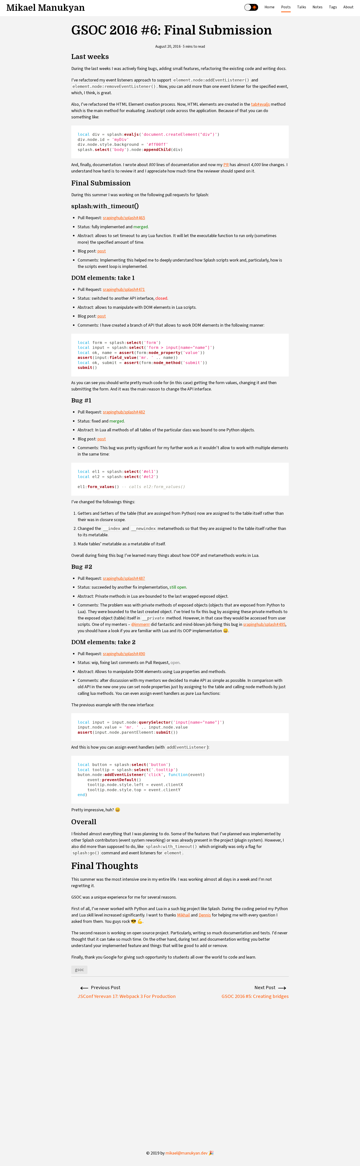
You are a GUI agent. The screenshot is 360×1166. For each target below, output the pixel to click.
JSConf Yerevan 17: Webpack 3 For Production (127, 996)
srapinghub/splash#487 (124, 578)
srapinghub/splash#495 (264, 624)
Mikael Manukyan (45, 8)
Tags (333, 7)
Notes (317, 7)
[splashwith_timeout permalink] (68, 206)
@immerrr (140, 624)
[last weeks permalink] (68, 56)
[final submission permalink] (68, 183)
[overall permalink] (68, 822)
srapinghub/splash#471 (124, 289)
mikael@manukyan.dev (190, 1153)
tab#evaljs (260, 104)
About (348, 7)
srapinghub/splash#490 (124, 654)
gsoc (79, 970)
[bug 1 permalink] (68, 401)
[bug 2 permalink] (68, 567)
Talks (301, 7)
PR (226, 165)
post (101, 251)
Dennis (205, 915)
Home (269, 7)
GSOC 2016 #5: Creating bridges (255, 996)
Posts (286, 7)
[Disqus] (179, 1066)
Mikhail (183, 915)
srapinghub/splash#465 (124, 218)
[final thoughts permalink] (68, 866)
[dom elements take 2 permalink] (68, 642)
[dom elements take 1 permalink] (68, 278)
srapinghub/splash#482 (124, 412)
